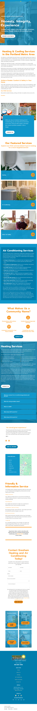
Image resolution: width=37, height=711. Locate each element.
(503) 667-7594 (20, 533)
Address (8, 573)
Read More (3, 95)
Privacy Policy (26, 597)
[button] (6, 440)
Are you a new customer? (11, 578)
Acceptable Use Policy (18, 599)
